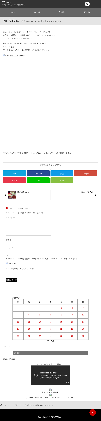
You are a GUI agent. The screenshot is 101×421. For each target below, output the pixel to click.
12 (29, 322)
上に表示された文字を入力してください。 (22, 269)
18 (18, 329)
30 (72, 336)
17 (83, 322)
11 (18, 322)
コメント (10, 218)
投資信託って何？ (24, 192)
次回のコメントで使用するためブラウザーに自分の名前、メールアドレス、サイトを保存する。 (42, 259)
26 (29, 336)
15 (61, 322)
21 (50, 329)
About (37, 12)
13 (40, 322)
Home (12, 12)
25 (18, 336)
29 (61, 336)
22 (61, 329)
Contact (87, 12)
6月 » (53, 341)
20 (40, 329)
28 (50, 336)
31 (83, 336)
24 (83, 329)
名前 (8, 240)
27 (40, 336)
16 (72, 322)
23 (72, 329)
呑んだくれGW (87, 192)
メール (9, 248)
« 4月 (48, 341)
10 (83, 315)
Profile (62, 12)
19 (29, 329)
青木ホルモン (40, 43)
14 (50, 322)
